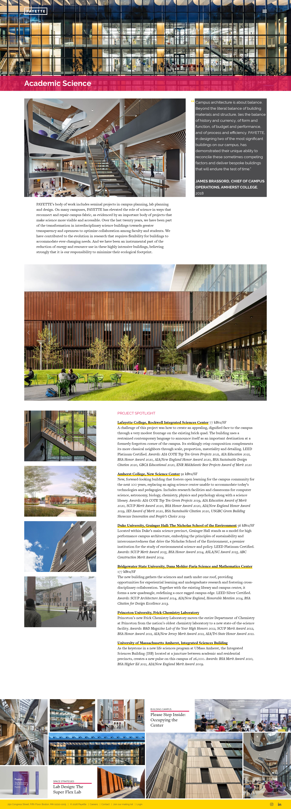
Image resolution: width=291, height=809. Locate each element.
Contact (105, 804)
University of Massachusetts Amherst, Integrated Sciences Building (172, 642)
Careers (94, 804)
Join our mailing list (123, 804)
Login (139, 804)
